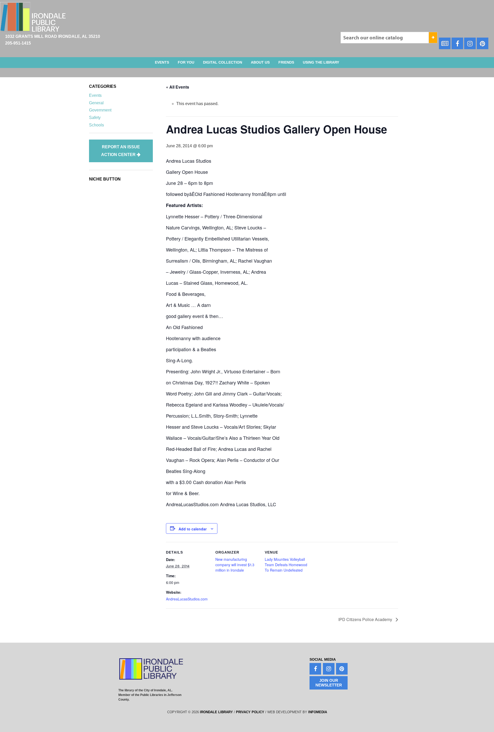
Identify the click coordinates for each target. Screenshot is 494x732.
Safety (95, 117)
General (96, 103)
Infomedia (317, 712)
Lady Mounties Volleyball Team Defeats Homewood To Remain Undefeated (286, 565)
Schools (96, 125)
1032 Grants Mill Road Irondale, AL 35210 (52, 36)
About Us (260, 62)
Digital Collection (222, 62)
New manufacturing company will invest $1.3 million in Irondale (234, 565)
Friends (286, 62)
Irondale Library (216, 712)
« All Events (177, 87)
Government (100, 110)
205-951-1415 (18, 43)
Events (162, 62)
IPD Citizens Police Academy (365, 619)
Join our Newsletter (328, 682)
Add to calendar (193, 528)
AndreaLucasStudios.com (187, 598)
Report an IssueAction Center (120, 151)
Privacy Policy (250, 712)
